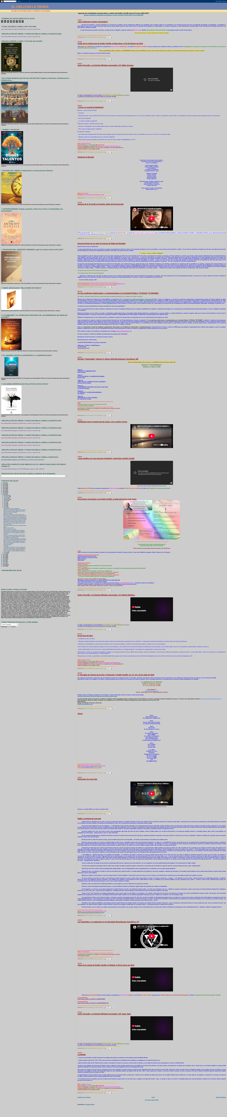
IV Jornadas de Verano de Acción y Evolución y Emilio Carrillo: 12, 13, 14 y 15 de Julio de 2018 (116, 675)
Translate (13, 626)
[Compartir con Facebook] (112, 37)
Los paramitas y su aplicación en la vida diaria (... (14, 530)
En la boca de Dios (85, 636)
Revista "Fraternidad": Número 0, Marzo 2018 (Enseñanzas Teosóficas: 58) (108, 359)
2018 (4, 494)
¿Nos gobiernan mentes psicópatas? (93, 22)
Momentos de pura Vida (87, 779)
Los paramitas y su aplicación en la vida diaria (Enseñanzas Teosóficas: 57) (108, 922)
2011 (4, 563)
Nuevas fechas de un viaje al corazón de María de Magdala (101, 243)
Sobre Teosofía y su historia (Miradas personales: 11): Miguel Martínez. (106, 595)
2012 (4, 561)
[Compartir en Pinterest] (113, 37)
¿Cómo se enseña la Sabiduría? (91, 107)
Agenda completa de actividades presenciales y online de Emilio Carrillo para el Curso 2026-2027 (113, 15)
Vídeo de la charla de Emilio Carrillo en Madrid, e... (15, 531)
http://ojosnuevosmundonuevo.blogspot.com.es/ (91, 912)
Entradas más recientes (84, 1097)
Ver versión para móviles (152, 1100)
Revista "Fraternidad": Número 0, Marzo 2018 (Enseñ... (15, 518)
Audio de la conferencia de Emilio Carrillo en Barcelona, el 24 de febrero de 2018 (110, 43)
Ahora (80, 714)
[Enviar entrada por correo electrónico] (105, 37)
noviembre (6, 496)
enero (5, 553)
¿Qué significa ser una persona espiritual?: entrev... (15, 520)
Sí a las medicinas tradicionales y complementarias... (15, 517)
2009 (4, 566)
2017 (4, 554)
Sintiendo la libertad (86, 157)
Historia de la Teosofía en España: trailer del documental (100, 204)
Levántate (82, 1054)
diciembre (6, 495)
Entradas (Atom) (90, 1104)
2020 (4, 491)
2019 (4, 492)
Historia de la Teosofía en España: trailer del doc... (14, 514)
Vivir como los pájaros (8, 543)
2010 (4, 564)
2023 (4, 487)
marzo (5, 507)
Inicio (153, 1097)
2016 (4, 556)
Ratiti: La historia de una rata (89, 819)
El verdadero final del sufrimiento (11, 537)
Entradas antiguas (221, 1097)
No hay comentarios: (99, 37)
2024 (4, 485)
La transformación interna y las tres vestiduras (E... (15, 547)
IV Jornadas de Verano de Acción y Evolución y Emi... (15, 525)
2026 (4, 482)
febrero (5, 552)
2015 (4, 557)
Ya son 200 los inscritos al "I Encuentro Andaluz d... (15, 548)
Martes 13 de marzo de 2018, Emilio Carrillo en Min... (15, 539)
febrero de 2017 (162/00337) (141, 302)
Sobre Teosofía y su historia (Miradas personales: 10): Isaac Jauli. (104, 1014)
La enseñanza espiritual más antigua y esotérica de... (15, 538)
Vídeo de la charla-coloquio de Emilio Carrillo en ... (15, 549)
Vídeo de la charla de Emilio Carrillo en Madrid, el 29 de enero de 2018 (106, 965)
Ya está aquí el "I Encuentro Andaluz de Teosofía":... (15, 536)
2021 (4, 490)
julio (5, 502)
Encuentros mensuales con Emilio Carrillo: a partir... (15, 521)
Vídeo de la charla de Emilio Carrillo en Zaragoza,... (15, 542)
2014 (4, 559)
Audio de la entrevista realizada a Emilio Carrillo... (14, 535)
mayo (5, 504)
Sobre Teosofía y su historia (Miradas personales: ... (15, 523)
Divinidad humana (7, 544)
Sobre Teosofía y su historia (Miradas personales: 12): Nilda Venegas (106, 65)
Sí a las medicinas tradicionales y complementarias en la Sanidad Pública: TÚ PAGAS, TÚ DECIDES (118, 293)
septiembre (6, 499)
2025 (4, 484)
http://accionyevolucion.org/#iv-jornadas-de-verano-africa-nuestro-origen (97, 696)
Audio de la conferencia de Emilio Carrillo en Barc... (15, 509)
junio (5, 503)
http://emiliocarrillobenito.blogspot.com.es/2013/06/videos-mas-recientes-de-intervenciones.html (22, 459)
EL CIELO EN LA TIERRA (30, 7)
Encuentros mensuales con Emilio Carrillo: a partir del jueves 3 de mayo (107, 499)
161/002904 (110, 303)
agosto (5, 500)
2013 (4, 560)
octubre (6, 498)
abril (5, 506)
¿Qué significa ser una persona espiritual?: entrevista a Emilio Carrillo (106, 458)
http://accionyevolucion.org (85, 704)
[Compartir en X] (110, 37)
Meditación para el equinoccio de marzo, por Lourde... (15, 519)
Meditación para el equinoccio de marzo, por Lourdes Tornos (102, 422)
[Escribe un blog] (108, 37)
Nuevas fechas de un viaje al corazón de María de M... (15, 515)
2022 (4, 488)
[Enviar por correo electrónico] (107, 37)
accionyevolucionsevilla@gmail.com (212, 699)
